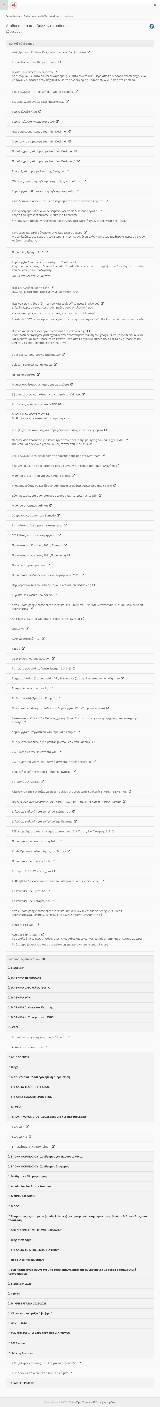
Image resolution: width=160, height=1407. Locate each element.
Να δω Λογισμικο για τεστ (29, 565)
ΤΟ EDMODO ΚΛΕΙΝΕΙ (26, 782)
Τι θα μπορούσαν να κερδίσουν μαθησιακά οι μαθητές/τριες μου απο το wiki (62, 485)
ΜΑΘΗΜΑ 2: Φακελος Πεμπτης (32, 1007)
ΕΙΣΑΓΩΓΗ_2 (20, 1136)
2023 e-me (18, 1343)
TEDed (17, 648)
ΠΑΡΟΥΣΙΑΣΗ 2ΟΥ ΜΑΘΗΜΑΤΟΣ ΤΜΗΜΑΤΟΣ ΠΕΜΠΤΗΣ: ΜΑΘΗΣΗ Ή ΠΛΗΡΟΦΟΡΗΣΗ (67, 801)
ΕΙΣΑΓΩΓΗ (17, 967)
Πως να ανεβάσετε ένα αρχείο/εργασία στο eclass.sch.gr (49, 331)
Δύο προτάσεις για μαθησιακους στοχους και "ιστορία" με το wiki (55, 495)
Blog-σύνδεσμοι (22, 1240)
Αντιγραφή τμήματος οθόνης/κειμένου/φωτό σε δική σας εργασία (55, 211)
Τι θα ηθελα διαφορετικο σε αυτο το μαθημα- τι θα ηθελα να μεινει (56, 881)
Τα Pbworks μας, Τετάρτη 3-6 (31, 901)
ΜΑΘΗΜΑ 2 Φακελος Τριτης (30, 987)
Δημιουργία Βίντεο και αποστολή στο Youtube (43, 262)
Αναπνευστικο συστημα (28, 1047)
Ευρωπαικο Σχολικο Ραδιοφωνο (33, 595)
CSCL (15, 1027)
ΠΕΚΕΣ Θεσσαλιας (24, 374)
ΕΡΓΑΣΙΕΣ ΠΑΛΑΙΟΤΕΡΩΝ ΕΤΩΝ (31, 1097)
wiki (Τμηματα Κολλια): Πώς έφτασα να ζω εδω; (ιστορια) (49, 52)
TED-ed (15, 1293)
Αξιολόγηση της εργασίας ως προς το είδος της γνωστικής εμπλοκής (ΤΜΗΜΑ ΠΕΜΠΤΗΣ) (70, 791)
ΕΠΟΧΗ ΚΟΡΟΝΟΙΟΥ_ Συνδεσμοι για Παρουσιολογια (47, 1156)
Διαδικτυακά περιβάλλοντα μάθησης (42, 16)
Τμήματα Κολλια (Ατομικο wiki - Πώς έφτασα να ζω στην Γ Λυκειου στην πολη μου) (66, 678)
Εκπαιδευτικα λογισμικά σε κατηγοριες (38, 525)
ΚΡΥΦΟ (16, 1107)
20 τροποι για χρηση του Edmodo (34, 515)
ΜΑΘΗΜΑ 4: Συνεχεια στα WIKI (32, 1017)
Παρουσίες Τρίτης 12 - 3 (28, 252)
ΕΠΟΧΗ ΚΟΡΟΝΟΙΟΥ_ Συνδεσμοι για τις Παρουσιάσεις (49, 1117)
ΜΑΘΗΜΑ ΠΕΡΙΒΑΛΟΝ (26, 977)
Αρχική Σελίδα (13, 16)
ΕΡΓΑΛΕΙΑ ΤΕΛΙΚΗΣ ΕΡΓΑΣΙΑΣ (30, 1087)
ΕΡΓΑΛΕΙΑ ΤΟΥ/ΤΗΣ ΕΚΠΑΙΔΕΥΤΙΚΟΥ (35, 1250)
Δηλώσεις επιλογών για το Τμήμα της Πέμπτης (43, 821)
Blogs (14, 1067)
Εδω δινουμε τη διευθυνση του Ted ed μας (41, 1373)
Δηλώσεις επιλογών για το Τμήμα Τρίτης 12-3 (42, 811)
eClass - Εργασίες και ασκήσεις (33, 364)
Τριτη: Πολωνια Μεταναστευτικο (34, 121)
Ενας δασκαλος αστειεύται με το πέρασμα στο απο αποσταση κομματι (58, 201)
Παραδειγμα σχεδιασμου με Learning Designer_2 (44, 161)
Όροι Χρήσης (83, 1402)
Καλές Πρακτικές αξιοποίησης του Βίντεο (39, 851)
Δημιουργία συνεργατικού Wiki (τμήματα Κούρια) (45, 732)
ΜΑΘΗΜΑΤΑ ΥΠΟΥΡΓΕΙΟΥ (29, 414)
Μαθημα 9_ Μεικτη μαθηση (30, 505)
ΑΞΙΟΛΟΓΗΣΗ (20, 1057)
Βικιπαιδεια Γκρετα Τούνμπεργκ (33, 72)
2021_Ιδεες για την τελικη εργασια (35, 535)
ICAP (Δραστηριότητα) (27, 638)
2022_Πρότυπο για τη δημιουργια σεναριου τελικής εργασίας (52, 762)
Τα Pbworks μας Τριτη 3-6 (29, 891)
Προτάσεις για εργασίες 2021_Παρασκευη (40, 555)
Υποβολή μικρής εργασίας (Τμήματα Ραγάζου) (42, 772)
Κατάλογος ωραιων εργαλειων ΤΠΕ (35, 404)
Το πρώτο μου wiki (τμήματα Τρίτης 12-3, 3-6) (42, 668)
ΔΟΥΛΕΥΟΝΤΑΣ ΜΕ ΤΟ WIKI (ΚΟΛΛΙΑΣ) (36, 1230)
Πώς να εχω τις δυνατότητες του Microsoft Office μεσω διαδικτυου (56, 303)
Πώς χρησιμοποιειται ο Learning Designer (40, 131)
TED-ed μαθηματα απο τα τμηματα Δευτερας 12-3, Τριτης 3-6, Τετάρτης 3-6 (62, 831)
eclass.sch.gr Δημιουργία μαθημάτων (37, 354)
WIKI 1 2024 (19, 1323)
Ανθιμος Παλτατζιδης (26, 935)
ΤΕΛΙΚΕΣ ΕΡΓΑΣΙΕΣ (23, 1383)
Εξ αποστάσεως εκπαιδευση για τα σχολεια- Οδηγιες (47, 394)
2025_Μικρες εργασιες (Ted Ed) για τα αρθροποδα (45, 1363)
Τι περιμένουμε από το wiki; (31, 688)
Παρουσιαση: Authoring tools (32, 861)
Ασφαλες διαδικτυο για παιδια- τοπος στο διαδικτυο (46, 619)
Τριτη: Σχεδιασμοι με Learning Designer (39, 171)
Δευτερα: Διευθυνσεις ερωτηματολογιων (39, 101)
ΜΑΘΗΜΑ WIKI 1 (22, 997)
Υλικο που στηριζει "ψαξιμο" (31, 1313)
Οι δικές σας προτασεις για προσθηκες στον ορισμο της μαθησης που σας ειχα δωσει (68, 440)
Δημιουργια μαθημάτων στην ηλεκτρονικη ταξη (44, 191)
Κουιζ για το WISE (24, 925)
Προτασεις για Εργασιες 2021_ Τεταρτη (38, 545)
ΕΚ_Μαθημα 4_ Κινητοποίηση (32, 1146)
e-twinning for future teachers (31, 1186)
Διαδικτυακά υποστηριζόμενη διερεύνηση (40, 1077)
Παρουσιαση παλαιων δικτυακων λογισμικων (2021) (46, 575)
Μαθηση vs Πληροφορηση (29, 1176)
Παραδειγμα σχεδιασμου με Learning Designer (43, 151)
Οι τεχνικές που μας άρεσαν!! (32, 658)
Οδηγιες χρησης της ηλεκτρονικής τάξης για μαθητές (47, 181)
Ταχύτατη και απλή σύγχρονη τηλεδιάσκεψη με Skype (48, 232)
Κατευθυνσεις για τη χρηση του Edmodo (39, 1037)
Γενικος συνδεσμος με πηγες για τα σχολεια (41, 384)
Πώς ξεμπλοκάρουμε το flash (31, 288)
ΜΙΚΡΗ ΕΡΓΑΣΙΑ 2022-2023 (28, 1303)
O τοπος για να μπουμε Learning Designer (40, 141)
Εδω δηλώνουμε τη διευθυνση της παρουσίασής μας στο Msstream (57, 456)
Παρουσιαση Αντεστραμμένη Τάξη (35, 841)
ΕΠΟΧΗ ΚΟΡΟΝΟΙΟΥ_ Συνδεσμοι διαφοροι (40, 1166)
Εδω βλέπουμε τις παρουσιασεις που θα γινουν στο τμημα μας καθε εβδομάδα (64, 466)
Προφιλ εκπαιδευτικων (27, 1260)
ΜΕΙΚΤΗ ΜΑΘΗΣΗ (23, 1196)
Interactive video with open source (35, 62)
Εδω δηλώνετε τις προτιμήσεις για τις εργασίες (43, 92)
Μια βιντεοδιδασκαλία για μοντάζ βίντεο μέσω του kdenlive (52, 742)
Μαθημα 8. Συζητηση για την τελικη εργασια (42, 476)
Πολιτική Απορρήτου (104, 1402)
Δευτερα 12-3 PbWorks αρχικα (32, 871)
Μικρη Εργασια (22, 1353)
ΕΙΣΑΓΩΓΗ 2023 (21, 1283)
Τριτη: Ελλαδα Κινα (25, 111)
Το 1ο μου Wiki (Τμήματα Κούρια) (34, 698)
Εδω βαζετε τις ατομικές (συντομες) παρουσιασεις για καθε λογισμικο (58, 430)
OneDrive (19, 629)
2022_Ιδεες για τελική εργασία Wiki (35, 752)
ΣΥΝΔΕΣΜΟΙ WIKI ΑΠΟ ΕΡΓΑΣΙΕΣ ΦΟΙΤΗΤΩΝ (40, 1333)
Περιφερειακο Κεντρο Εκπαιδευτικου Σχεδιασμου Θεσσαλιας (52, 585)
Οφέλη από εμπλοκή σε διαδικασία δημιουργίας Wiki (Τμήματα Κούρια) (59, 708)
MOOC (15, 1206)
